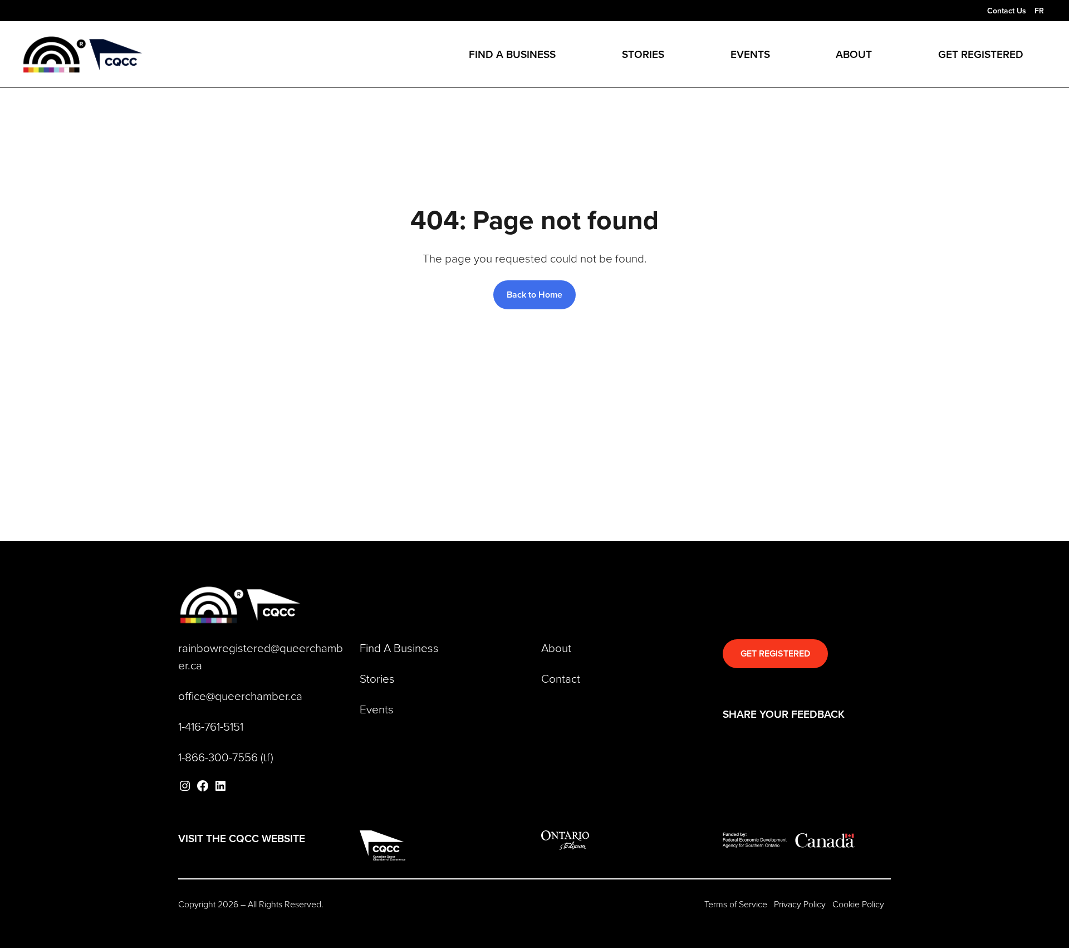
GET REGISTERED (775, 653)
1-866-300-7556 (218, 757)
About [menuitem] (854, 54)
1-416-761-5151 (210, 726)
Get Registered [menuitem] (980, 54)
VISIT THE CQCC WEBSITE (241, 838)
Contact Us (1006, 10)
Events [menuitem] (750, 54)
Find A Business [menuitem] (512, 54)
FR (1039, 10)
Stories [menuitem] (643, 54)
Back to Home (534, 294)
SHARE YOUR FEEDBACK (784, 714)
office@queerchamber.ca (240, 695)
